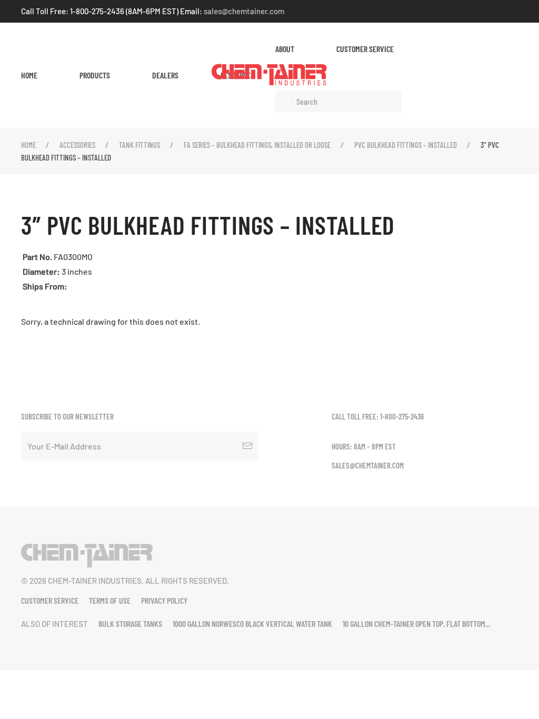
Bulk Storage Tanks (130, 623)
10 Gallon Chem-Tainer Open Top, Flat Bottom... (416, 623)
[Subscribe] (247, 446)
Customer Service (365, 49)
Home (29, 75)
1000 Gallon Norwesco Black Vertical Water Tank (252, 623)
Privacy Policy (164, 600)
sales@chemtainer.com (244, 11)
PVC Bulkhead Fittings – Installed (405, 144)
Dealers (165, 75)
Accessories (77, 144)
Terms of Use (110, 600)
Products (94, 75)
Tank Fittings (139, 144)
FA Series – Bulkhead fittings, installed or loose (257, 144)
